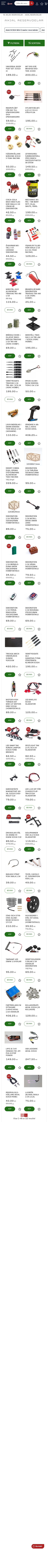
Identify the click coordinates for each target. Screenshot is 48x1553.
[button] (3, 3)
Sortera (35, 43)
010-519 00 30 (11, 8)
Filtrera (14, 43)
